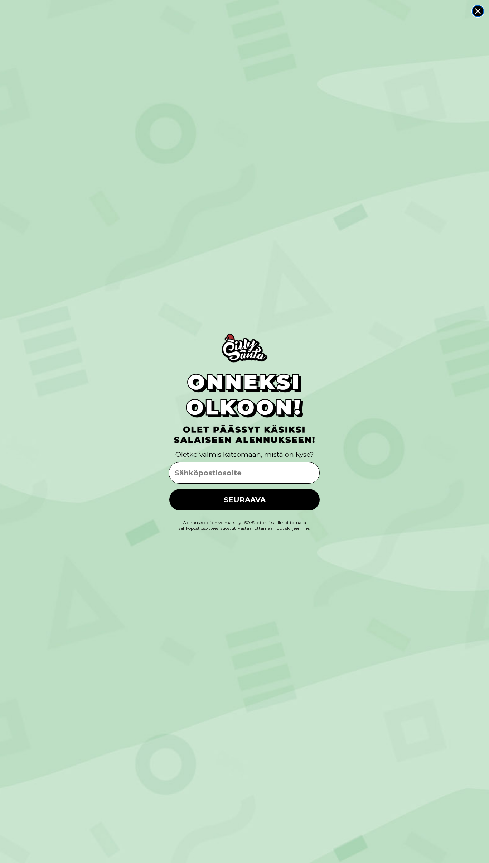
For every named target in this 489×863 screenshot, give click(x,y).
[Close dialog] (478, 11)
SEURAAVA (245, 499)
